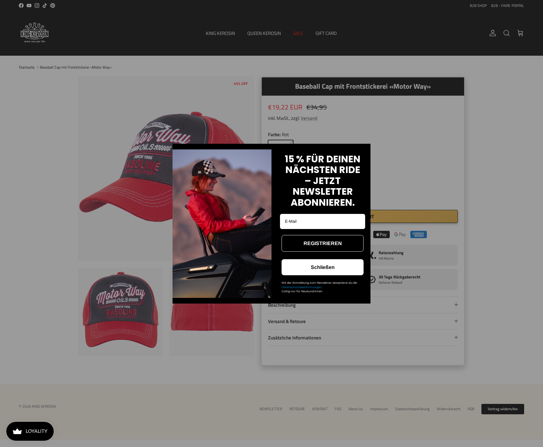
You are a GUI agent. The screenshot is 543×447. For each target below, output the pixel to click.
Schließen (323, 267)
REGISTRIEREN (323, 243)
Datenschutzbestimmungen (301, 287)
